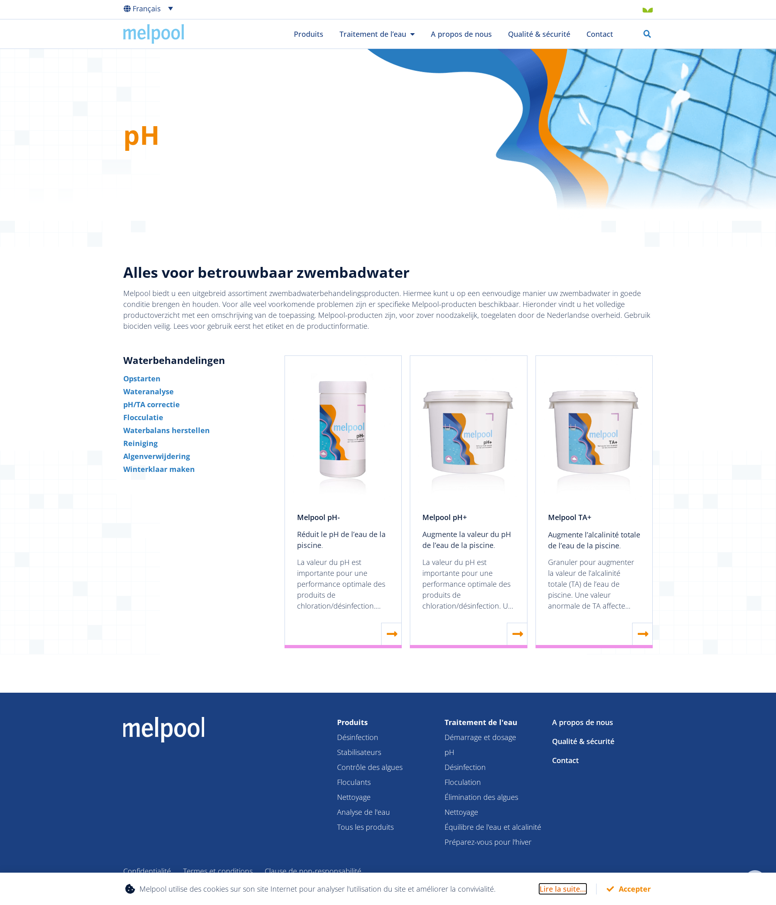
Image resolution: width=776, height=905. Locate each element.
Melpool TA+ (569, 517)
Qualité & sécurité (539, 34)
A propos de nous (461, 34)
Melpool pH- (318, 517)
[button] (155, 8)
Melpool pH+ (444, 517)
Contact (599, 34)
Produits (308, 34)
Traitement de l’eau (373, 34)
